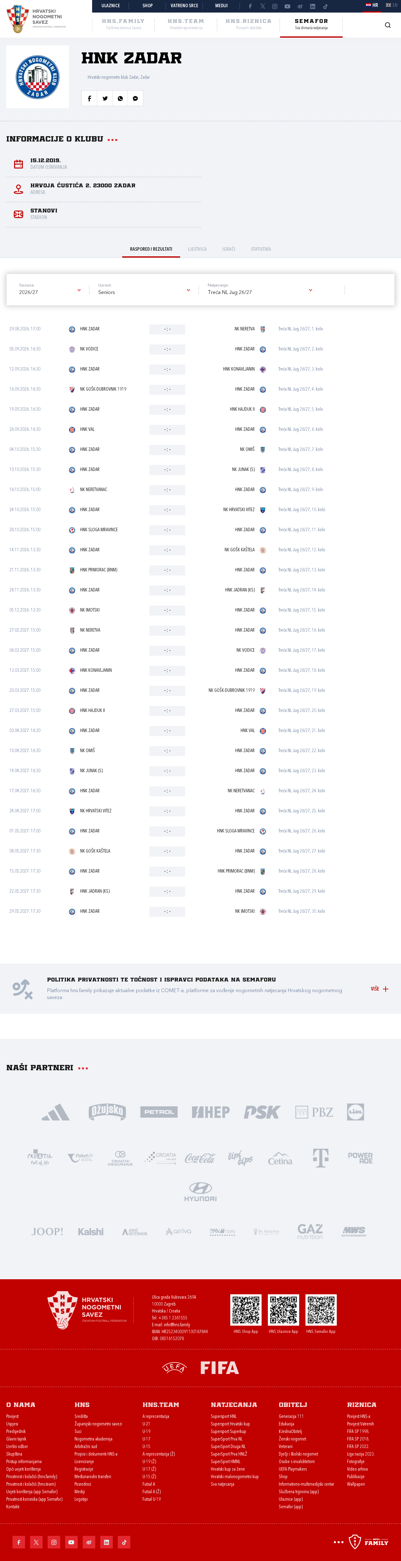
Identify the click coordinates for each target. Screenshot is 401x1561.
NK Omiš (247, 449)
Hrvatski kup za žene (228, 1469)
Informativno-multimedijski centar (306, 1484)
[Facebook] (250, 6)
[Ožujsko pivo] (107, 1111)
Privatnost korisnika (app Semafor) (34, 1499)
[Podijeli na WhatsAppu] (120, 98)
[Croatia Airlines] (160, 1157)
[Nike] (55, 1111)
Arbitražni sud (86, 1447)
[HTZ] (40, 1157)
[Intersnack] (241, 1157)
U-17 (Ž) (149, 1469)
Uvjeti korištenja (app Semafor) (31, 1492)
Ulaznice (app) (291, 1499)
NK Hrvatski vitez (239, 510)
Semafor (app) (291, 1507)
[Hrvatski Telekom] (321, 1157)
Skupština (14, 1454)
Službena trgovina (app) (299, 1492)
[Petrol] (159, 1111)
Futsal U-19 (152, 1499)
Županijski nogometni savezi (98, 1424)
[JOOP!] (47, 1231)
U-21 (146, 1424)
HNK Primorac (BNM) (98, 570)
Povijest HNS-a (358, 1416)
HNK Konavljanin (239, 369)
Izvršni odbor (17, 1447)
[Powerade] (361, 1157)
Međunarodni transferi (93, 1477)
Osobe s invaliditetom (297, 1462)
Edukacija (286, 1424)
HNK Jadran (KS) (240, 590)
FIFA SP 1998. (358, 1432)
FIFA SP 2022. (358, 1447)
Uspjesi (12, 1424)
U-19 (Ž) (149, 1462)
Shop (148, 6)
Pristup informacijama (24, 1462)
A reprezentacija (156, 1416)
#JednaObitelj (290, 1432)
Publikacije (356, 1477)
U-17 (146, 1439)
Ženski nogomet (292, 1439)
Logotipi (81, 1499)
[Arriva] (178, 1231)
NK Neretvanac (93, 490)
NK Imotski (90, 610)
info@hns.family (177, 1325)
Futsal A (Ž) (152, 1492)
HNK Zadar (90, 329)
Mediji (221, 6)
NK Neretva (245, 329)
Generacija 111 (291, 1416)
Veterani (286, 1447)
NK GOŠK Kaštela (240, 550)
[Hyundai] (200, 1191)
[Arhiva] (388, 25)
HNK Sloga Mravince (99, 530)
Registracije (84, 1469)
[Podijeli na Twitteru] (104, 98)
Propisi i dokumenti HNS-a (96, 1454)
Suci (78, 1432)
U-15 (146, 1447)
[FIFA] (220, 1367)
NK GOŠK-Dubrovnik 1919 (103, 389)
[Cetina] (281, 1157)
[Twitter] (262, 6)
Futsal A (149, 1484)
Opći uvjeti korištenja (23, 1469)
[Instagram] (275, 6)
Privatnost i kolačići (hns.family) (31, 1477)
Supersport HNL (224, 1416)
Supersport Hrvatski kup (230, 1424)
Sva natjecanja (222, 1484)
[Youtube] (287, 6)
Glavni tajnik (16, 1439)
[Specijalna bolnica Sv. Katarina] (266, 1231)
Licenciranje (84, 1462)
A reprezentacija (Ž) (159, 1454)
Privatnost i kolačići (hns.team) (30, 1484)
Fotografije (356, 1462)
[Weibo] (300, 6)
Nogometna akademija (93, 1439)
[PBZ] (314, 1111)
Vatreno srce (184, 6)
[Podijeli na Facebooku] (89, 98)
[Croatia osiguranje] (120, 1157)
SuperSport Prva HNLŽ (229, 1454)
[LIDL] (355, 1111)
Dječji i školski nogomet (298, 1454)
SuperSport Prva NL (226, 1439)
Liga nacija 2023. (361, 1454)
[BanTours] (222, 1231)
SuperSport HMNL (225, 1462)
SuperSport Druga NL (228, 1447)
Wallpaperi (356, 1484)
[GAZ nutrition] (310, 1231)
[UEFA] (174, 1367)
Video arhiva (357, 1469)
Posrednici (83, 1484)
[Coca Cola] (200, 1157)
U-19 (146, 1432)
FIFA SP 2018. (358, 1439)
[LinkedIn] (312, 6)
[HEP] (211, 1111)
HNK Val (87, 429)
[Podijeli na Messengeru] (135, 98)
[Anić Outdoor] (135, 1231)
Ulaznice (111, 6)
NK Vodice (89, 349)
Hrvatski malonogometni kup (235, 1477)
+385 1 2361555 (172, 1318)
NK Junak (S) (243, 470)
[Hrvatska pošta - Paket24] (80, 1157)
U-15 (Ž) (149, 1477)
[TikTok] (325, 6)
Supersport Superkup (228, 1432)
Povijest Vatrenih (360, 1424)
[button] (49, 292)
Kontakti (12, 1507)
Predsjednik (16, 1432)
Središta (81, 1416)
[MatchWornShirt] (354, 1231)
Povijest (12, 1416)
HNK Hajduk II (242, 409)
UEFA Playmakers (293, 1469)
